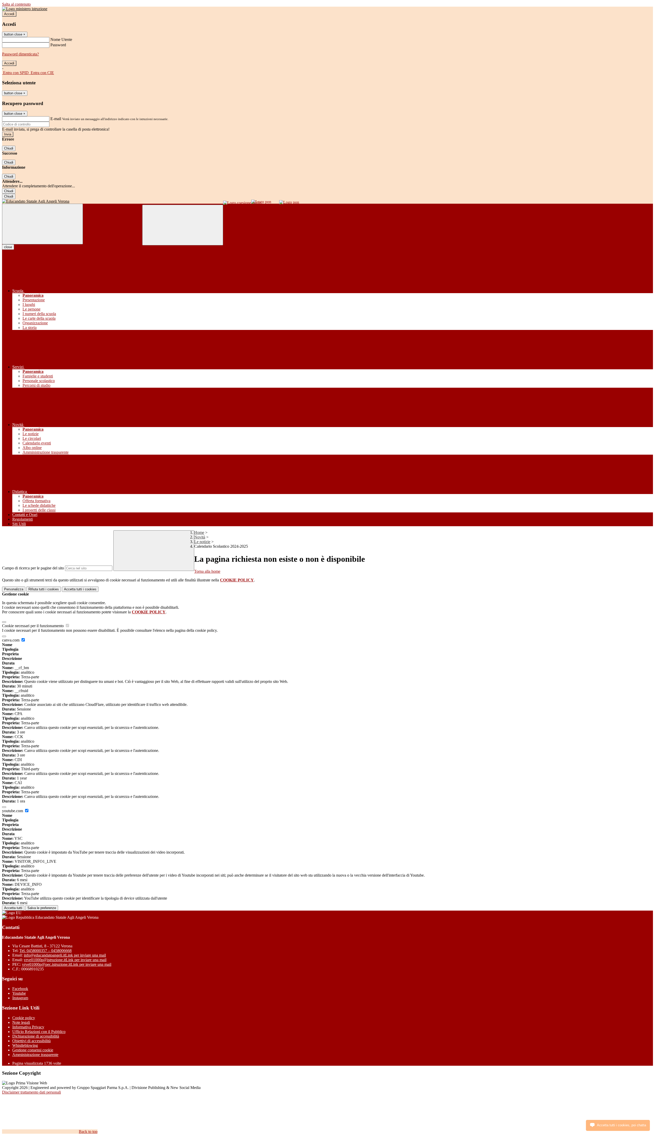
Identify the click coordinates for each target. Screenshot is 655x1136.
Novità (199, 537)
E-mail (55, 119)
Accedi (9, 14)
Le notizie (202, 542)
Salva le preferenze (41, 908)
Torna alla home (207, 571)
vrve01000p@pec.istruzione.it (66, 964)
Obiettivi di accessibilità (31, 1041)
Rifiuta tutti (43, 589)
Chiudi (8, 148)
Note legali (21, 1022)
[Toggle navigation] (42, 224)
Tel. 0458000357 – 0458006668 (45, 950)
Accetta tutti (80, 589)
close (8, 247)
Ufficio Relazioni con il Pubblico (39, 1031)
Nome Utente (61, 39)
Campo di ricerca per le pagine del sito (33, 568)
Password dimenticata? (20, 54)
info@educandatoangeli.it (65, 955)
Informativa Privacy (28, 1027)
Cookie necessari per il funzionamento (33, 626)
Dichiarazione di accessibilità (35, 1036)
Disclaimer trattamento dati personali (31, 1092)
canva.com (11, 640)
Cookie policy (23, 1018)
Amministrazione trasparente (35, 1054)
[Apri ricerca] (182, 225)
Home (199, 532)
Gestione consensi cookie (32, 1050)
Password (58, 45)
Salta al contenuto (16, 4)
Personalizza (13, 589)
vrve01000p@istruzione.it (65, 960)
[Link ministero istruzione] (24, 9)
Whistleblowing (25, 1045)
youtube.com (13, 811)
